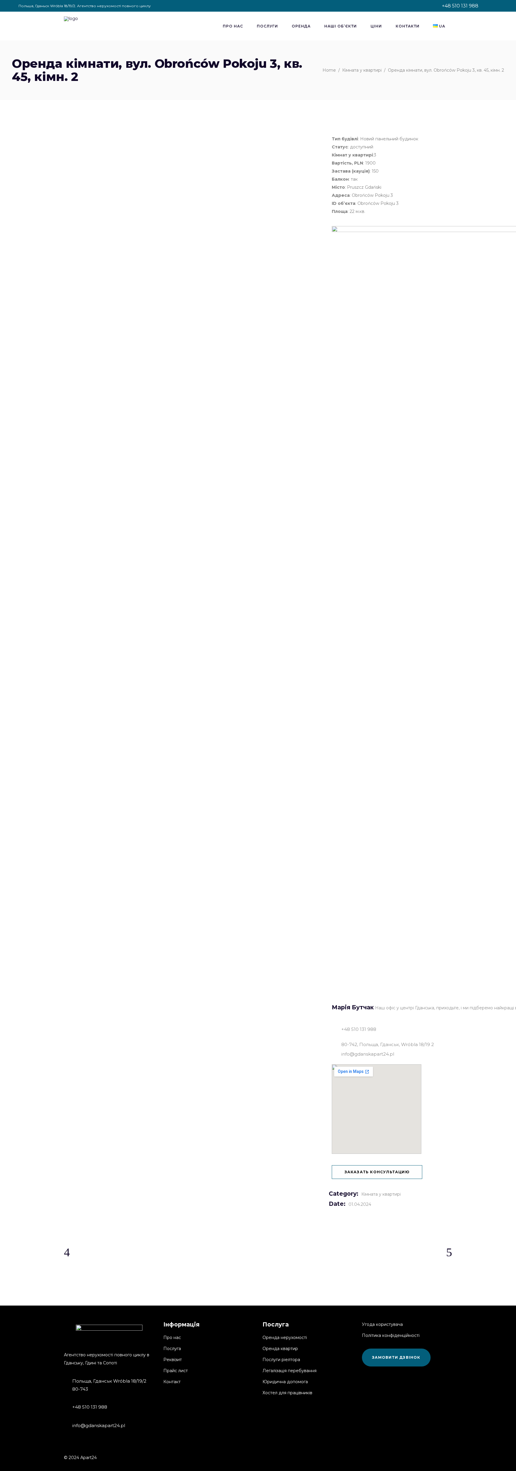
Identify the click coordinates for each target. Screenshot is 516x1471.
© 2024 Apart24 (80, 1457)
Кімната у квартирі (362, 70)
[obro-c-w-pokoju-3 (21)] (258, 176)
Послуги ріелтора (281, 1359)
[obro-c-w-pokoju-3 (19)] (258, 159)
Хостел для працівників (287, 1392)
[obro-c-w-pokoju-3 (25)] (125, 193)
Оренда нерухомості (284, 1337)
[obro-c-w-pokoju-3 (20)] (125, 176)
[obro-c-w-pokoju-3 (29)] (125, 210)
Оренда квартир (280, 1348)
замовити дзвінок (396, 1357)
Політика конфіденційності (391, 1335)
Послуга (172, 1348)
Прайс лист (175, 1370)
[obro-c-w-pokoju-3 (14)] (258, 142)
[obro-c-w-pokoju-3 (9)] (125, 142)
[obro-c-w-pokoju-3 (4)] (125, 125)
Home (329, 70)
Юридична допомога (285, 1381)
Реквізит (172, 1359)
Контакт (172, 1381)
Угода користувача (382, 1324)
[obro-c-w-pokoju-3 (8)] (258, 125)
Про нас (172, 1337)
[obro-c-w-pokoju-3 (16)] (125, 159)
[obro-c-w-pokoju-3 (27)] (258, 193)
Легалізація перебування (289, 1370)
